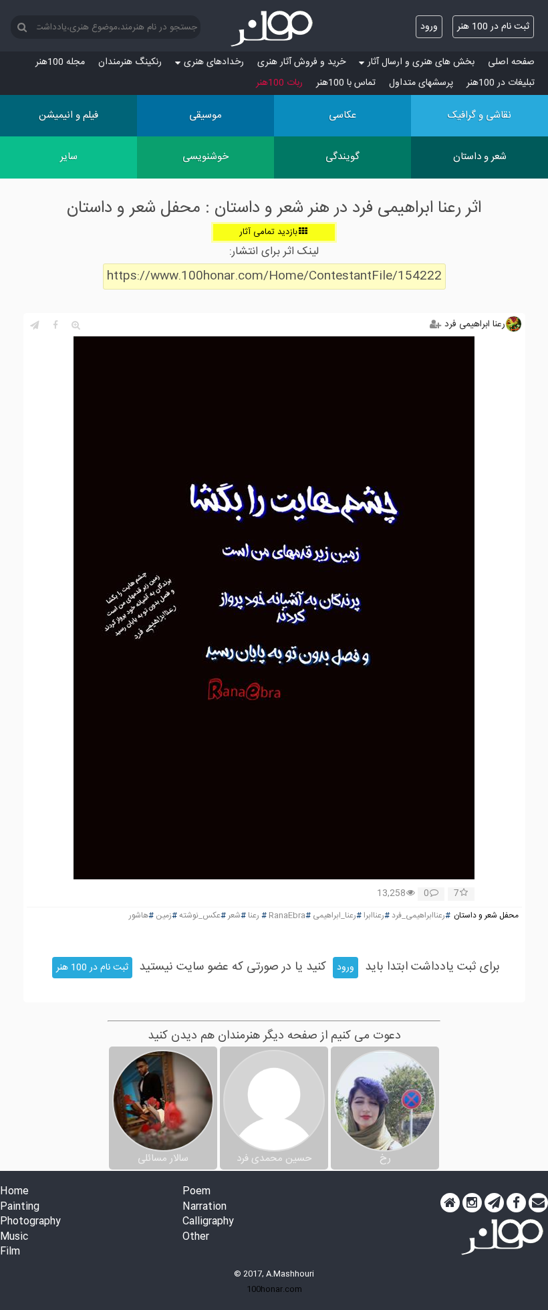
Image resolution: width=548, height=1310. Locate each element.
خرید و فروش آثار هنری (301, 62)
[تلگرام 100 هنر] (494, 1203)
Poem (196, 1192)
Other (195, 1237)
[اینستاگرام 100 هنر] (472, 1203)
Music (14, 1237)
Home (14, 1192)
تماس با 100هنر (346, 83)
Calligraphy (208, 1222)
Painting (19, 1207)
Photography (30, 1222)
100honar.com (274, 1289)
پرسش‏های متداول (421, 83)
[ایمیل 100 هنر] (538, 1203)
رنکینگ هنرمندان (130, 62)
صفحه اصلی (511, 62)
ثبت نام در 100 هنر (493, 27)
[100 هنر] (274, 29)
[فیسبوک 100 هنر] (516, 1203)
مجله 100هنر (60, 62)
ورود (429, 27)
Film (10, 1252)
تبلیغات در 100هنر (500, 83)
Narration (204, 1207)
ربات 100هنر (279, 83)
